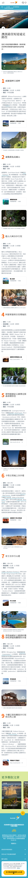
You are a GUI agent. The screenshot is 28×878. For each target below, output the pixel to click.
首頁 (2, 7)
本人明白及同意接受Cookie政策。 (14, 872)
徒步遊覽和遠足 (16, 7)
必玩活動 (8, 7)
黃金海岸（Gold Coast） (15, 413)
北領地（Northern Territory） (10, 572)
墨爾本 (8, 105)
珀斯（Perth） (12, 733)
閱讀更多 (13, 843)
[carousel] (14, 61)
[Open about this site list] (25, 859)
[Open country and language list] (25, 850)
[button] (5, 61)
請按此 (18, 868)
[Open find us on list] (25, 854)
